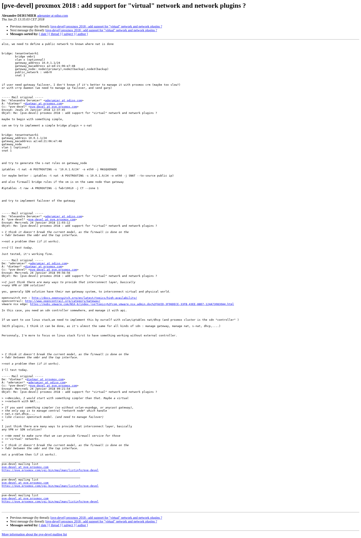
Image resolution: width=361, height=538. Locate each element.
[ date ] (43, 34)
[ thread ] (55, 34)
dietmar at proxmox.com (43, 103)
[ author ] (82, 34)
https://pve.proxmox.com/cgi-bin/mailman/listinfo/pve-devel (50, 470)
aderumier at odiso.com (52, 15)
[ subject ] (68, 34)
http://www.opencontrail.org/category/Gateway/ (62, 301)
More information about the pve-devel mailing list (34, 534)
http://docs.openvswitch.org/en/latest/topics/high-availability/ (84, 297)
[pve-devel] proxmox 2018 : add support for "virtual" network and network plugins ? (106, 26)
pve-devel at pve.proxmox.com (53, 106)
